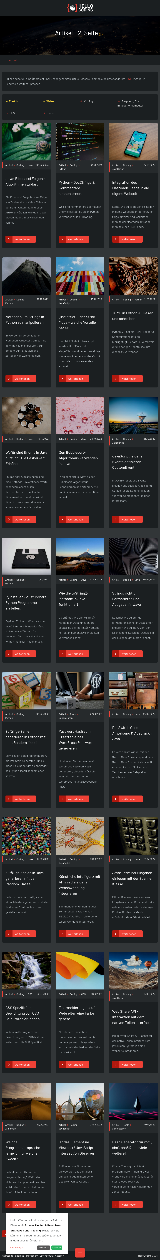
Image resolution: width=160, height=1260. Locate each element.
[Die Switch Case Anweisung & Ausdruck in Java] (133, 708)
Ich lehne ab (43, 1247)
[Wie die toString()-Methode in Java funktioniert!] (80, 574)
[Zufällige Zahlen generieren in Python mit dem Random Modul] (26, 708)
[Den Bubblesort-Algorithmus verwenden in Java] (80, 433)
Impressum (32, 1255)
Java (129, 78)
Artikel (9, 165)
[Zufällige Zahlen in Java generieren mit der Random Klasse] (26, 853)
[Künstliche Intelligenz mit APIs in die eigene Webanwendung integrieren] (80, 853)
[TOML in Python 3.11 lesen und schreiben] (133, 293)
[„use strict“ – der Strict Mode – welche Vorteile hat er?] (80, 293)
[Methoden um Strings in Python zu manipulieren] (26, 293)
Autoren (59, 1255)
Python (138, 299)
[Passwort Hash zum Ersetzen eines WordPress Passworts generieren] (80, 708)
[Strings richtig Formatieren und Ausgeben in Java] (133, 574)
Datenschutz (46, 1255)
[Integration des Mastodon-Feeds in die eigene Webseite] (133, 159)
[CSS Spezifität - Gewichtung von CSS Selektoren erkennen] (26, 988)
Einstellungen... (17, 1247)
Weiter (50, 101)
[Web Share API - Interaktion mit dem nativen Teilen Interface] (133, 988)
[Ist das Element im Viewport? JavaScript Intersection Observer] (80, 1119)
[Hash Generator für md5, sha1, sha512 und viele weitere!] (133, 1119)
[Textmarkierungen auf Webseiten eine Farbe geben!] (80, 988)
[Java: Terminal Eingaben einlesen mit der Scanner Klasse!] (133, 853)
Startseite (7, 1255)
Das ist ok (56, 1247)
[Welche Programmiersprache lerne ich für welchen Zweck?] (26, 1119)
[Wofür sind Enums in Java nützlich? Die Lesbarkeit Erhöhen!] (26, 433)
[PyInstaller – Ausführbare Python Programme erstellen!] (26, 574)
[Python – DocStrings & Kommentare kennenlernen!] (80, 159)
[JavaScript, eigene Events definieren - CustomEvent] (133, 433)
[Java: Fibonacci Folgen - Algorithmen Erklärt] (26, 159)
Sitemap (19, 1255)
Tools (50, 113)
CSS (30, 994)
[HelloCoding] (80, 8)
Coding (88, 101)
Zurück (13, 101)
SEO (12, 113)
